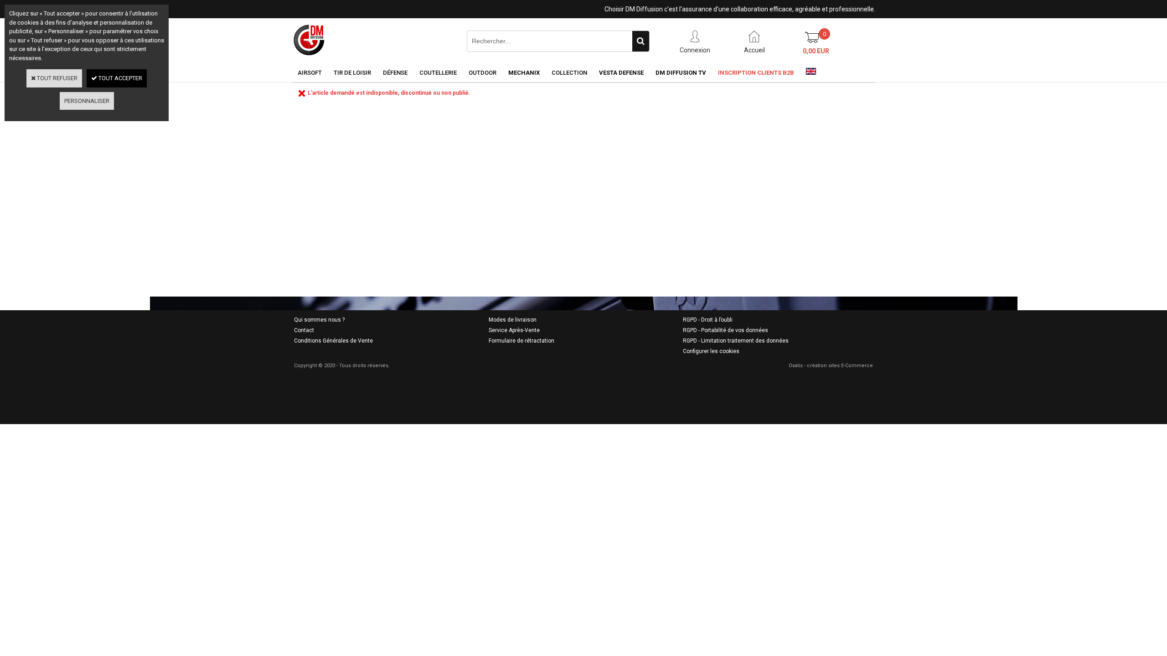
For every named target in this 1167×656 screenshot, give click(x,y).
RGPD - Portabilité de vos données (725, 330)
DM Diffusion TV (681, 72)
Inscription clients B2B (756, 72)
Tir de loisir (352, 72)
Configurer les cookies (711, 351)
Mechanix (524, 72)
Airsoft (310, 72)
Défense (395, 72)
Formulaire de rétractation (521, 341)
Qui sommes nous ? (319, 320)
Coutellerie (438, 72)
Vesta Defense (621, 72)
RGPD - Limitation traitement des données (736, 341)
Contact (304, 330)
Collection (569, 72)
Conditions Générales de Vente (333, 341)
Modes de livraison (513, 320)
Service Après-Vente (514, 330)
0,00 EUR (816, 51)
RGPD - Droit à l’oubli (708, 320)
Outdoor (482, 72)
